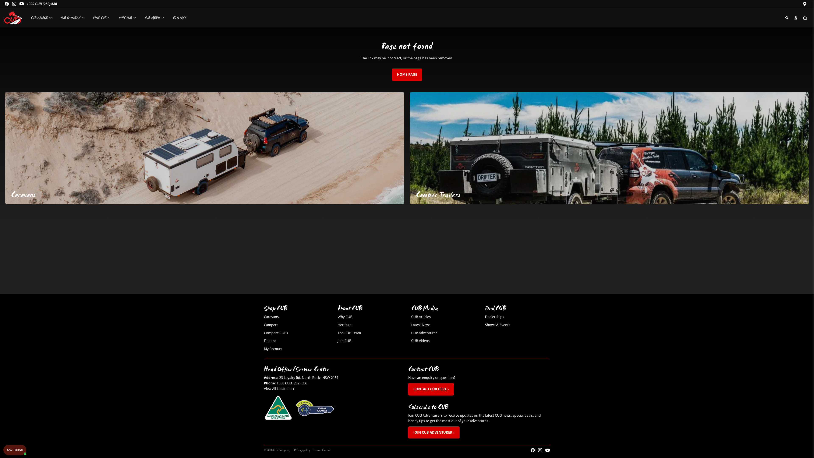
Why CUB (345, 316)
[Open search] (787, 17)
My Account (273, 348)
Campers (271, 325)
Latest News (421, 325)
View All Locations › (279, 388)
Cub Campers (281, 450)
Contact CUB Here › (431, 389)
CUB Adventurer (424, 332)
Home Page (407, 74)
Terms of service (322, 450)
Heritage (344, 325)
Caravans (271, 316)
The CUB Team (349, 332)
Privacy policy (302, 450)
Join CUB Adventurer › (433, 432)
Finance (270, 340)
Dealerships (494, 316)
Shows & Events (497, 325)
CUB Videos (420, 340)
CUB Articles (421, 316)
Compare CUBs (276, 332)
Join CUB (344, 340)
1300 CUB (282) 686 (42, 3)
